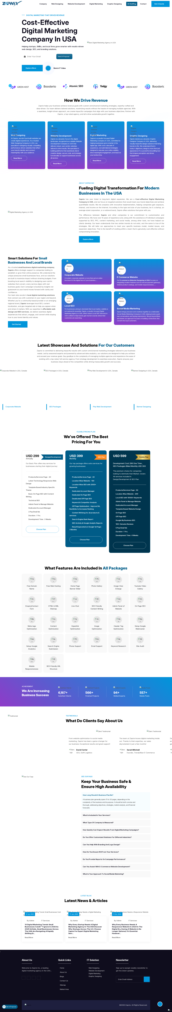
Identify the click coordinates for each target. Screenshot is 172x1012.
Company (43, 4)
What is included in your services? (96, 815)
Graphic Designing (114, 4)
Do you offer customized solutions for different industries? (107, 837)
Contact (143, 4)
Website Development (76, 4)
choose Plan (41, 529)
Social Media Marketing (128, 308)
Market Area (64, 989)
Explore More (31, 68)
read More (18, 158)
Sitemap (63, 985)
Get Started (16, 324)
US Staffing (131, 4)
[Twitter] (28, 978)
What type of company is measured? (98, 823)
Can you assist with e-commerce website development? (106, 867)
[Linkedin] (34, 978)
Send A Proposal (64, 56)
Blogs (62, 976)
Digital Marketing (96, 4)
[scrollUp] (159, 1004)
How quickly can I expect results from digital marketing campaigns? (111, 830)
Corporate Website (74, 275)
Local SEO (70, 306)
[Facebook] (23, 978)
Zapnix (128, 1005)
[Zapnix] (12, 4)
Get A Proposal (11, 1007)
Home (62, 968)
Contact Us (64, 981)
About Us (63, 972)
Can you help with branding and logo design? (101, 845)
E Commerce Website (127, 277)
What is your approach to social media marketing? (103, 874)
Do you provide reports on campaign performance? (104, 859)
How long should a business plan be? (98, 795)
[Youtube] (48, 68)
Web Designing (57, 4)
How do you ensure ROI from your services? (101, 852)
